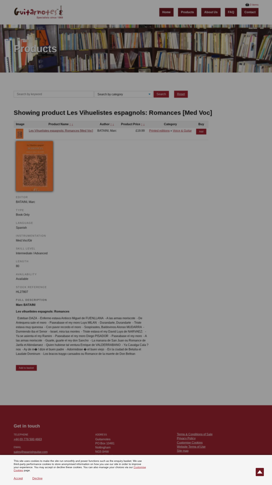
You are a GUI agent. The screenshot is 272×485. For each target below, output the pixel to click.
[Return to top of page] (260, 472)
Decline (37, 478)
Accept (18, 478)
